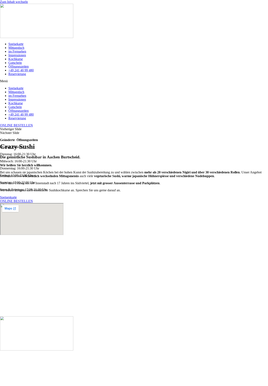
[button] (134, 81)
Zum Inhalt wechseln (14, 2)
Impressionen (17, 55)
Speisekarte (15, 44)
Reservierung (17, 74)
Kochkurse (15, 59)
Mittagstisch (16, 47)
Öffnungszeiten (18, 66)
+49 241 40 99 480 (21, 70)
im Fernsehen (17, 51)
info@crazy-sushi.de (13, 311)
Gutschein (15, 62)
